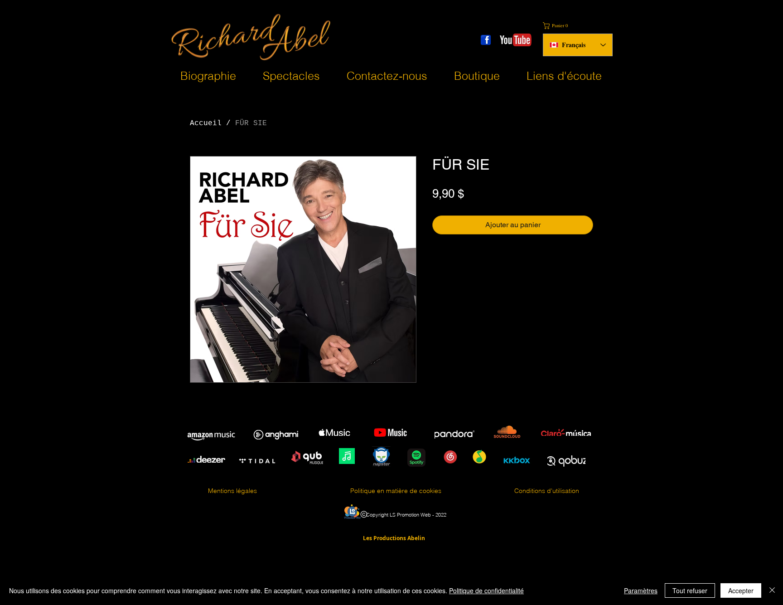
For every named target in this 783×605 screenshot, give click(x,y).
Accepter (741, 590)
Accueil (206, 123)
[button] (558, 25)
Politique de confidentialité (486, 590)
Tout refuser (689, 590)
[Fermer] (772, 590)
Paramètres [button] (640, 590)
